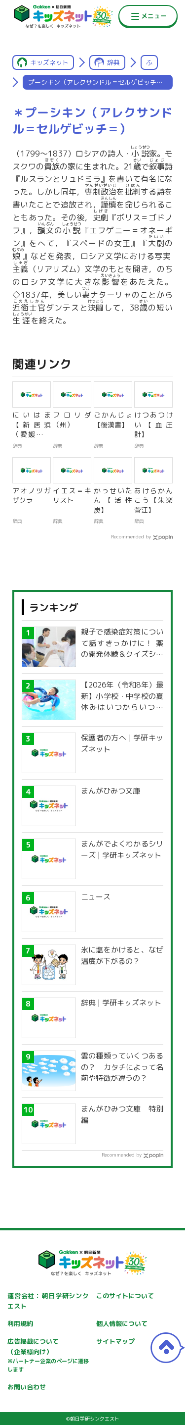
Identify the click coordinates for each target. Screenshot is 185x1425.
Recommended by (131, 536)
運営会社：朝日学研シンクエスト (48, 1301)
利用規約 (20, 1323)
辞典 (113, 62)
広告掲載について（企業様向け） (48, 1355)
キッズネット (49, 62)
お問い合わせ (26, 1386)
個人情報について (122, 1323)
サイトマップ (115, 1341)
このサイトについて (125, 1295)
